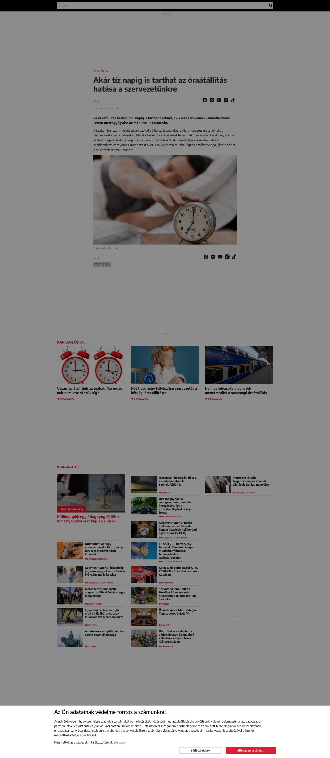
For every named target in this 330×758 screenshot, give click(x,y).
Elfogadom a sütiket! (250, 750)
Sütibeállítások (200, 750)
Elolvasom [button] (120, 742)
